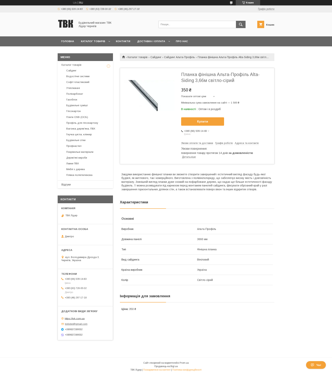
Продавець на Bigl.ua (166, 366)
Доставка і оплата (151, 41)
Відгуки (66, 184)
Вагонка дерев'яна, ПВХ (80, 128)
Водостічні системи (78, 76)
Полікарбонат (74, 93)
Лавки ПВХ (72, 163)
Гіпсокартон (73, 111)
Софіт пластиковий (77, 82)
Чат (318, 365)
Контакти (123, 41)
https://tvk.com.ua (75, 318)
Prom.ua (184, 363)
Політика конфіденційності (187, 369)
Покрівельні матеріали (79, 151)
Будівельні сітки (75, 140)
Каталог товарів (93, 41)
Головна (67, 41)
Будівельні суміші (77, 105)
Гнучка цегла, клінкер (79, 134)
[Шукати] (241, 24)
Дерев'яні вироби (76, 157)
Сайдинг (155, 57)
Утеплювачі (73, 88)
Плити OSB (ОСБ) (77, 117)
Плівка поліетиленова (79, 175)
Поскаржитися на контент (157, 369)
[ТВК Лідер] (66, 31)
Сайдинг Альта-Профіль (179, 57)
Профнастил (73, 145)
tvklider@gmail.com (76, 323)
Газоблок (71, 99)
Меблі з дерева (75, 169)
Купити (202, 121)
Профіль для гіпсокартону (82, 122)
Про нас (182, 41)
